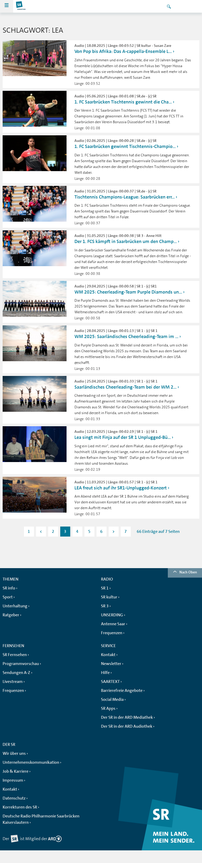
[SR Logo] (21, 6)
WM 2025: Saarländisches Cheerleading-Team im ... (126, 336)
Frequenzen (111, 633)
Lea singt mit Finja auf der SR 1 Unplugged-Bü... (122, 437)
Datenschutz (14, 798)
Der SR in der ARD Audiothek (126, 726)
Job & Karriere (15, 771)
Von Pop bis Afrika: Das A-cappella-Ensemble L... (123, 51)
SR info (9, 588)
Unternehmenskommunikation (31, 762)
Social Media (112, 699)
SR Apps (108, 708)
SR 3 (105, 606)
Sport (8, 597)
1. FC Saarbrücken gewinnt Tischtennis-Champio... (125, 146)
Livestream (13, 681)
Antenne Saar (113, 624)
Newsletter (111, 663)
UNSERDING (112, 615)
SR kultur (109, 597)
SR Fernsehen (15, 654)
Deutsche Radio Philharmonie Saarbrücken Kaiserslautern (41, 819)
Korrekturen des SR (20, 807)
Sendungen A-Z (16, 672)
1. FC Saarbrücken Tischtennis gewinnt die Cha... (123, 102)
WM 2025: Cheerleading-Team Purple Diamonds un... (128, 292)
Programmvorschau (21, 663)
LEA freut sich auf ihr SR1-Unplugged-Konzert (120, 488)
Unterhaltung (15, 606)
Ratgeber (11, 615)
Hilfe (105, 672)
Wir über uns (14, 753)
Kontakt (108, 654)
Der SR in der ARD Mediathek (127, 717)
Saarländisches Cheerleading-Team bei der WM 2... (125, 387)
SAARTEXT (110, 681)
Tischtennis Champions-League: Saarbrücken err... (124, 197)
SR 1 (105, 588)
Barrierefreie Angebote (122, 690)
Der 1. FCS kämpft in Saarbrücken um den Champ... (125, 241)
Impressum (13, 780)
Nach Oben (188, 572)
